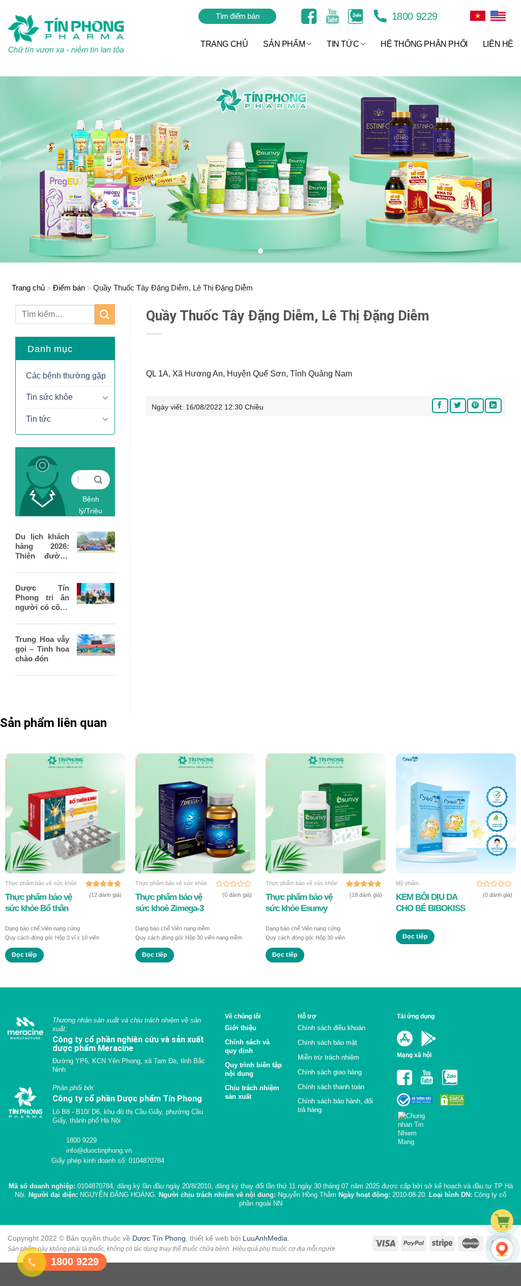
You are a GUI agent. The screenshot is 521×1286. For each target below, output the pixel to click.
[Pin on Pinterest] (475, 405)
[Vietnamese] (498, 15)
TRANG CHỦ (224, 44)
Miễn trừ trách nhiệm (328, 1057)
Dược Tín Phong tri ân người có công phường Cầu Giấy (42, 597)
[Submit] (105, 314)
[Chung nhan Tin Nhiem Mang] (415, 1126)
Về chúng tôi (242, 1016)
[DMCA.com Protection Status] (451, 1099)
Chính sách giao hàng (330, 1072)
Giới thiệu (240, 1028)
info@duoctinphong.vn (98, 1150)
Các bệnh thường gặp (66, 375)
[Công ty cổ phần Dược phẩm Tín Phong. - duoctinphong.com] (79, 34)
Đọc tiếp (24, 954)
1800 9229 (413, 16)
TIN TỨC (343, 44)
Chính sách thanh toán (331, 1087)
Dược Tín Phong (159, 1238)
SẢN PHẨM (284, 44)
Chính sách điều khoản (331, 1028)
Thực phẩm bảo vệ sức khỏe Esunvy (299, 902)
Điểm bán (69, 287)
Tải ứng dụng (416, 1016)
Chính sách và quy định (247, 1046)
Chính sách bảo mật (327, 1042)
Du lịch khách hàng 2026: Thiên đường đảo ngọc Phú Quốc (42, 546)
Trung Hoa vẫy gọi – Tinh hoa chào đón (42, 649)
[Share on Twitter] (458, 405)
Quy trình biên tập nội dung (253, 1069)
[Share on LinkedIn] (493, 405)
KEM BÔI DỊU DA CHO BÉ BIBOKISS (430, 902)
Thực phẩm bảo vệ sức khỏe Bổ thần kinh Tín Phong (38, 903)
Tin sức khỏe (49, 397)
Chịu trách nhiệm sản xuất (252, 1092)
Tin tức (38, 419)
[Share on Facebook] (440, 405)
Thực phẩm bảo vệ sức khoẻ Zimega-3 (169, 902)
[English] (477, 15)
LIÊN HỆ (498, 44)
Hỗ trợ (307, 1016)
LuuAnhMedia (265, 1238)
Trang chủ (28, 287)
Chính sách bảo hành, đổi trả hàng (335, 1105)
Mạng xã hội (414, 1054)
